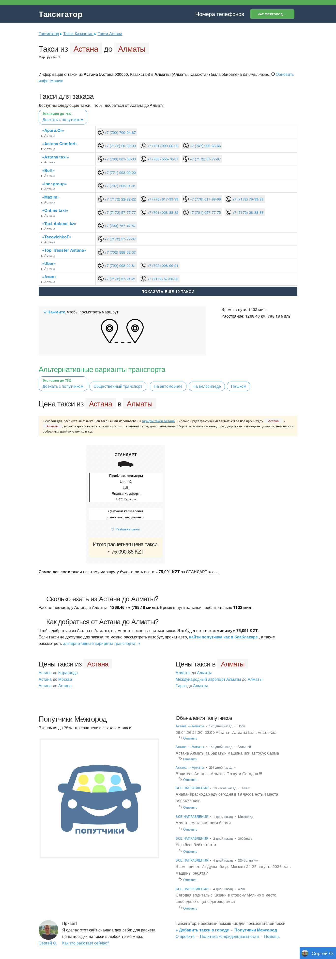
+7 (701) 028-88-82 (162, 212)
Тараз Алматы (192, 685)
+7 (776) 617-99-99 (162, 199)
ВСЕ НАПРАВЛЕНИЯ (192, 788)
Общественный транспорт (117, 386)
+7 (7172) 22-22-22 (120, 199)
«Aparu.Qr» (53, 130)
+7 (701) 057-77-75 (205, 212)
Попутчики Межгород (255, 930)
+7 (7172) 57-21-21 (120, 278)
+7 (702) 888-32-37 (120, 252)
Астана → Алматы (190, 726)
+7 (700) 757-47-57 (120, 225)
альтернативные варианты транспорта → (101, 643)
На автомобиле (168, 386)
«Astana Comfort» (60, 143)
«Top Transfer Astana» (64, 250)
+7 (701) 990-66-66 (162, 145)
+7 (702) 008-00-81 (120, 265)
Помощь (272, 936)
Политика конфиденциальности (229, 936)
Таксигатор (61, 13)
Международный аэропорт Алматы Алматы (219, 679)
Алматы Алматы (194, 672)
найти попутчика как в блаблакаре (223, 637)
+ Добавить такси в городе (202, 930)
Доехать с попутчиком (63, 116)
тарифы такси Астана (158, 420)
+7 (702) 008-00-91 (162, 265)
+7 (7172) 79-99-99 (247, 199)
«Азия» (49, 276)
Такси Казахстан (78, 33)
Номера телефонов (219, 13)
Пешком (238, 386)
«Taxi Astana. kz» (59, 223)
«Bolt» (48, 170)
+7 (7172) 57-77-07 (205, 158)
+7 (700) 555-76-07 (162, 158)
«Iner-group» (54, 183)
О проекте (185, 936)
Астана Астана (55, 685)
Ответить (190, 738)
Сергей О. (48, 943)
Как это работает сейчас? (85, 943)
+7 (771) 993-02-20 (120, 172)
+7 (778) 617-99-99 (205, 199)
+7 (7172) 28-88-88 (247, 212)
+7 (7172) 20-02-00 (120, 145)
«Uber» (49, 263)
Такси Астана (110, 33)
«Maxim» (51, 197)
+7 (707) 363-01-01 (120, 185)
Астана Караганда (58, 672)
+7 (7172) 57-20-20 (162, 278)
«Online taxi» (55, 210)
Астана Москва (55, 679)
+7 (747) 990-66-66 (205, 145)
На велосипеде (207, 386)
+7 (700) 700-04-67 (120, 132)
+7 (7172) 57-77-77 (120, 212)
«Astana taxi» (55, 157)
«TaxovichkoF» (56, 237)
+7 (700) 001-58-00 (120, 158)
